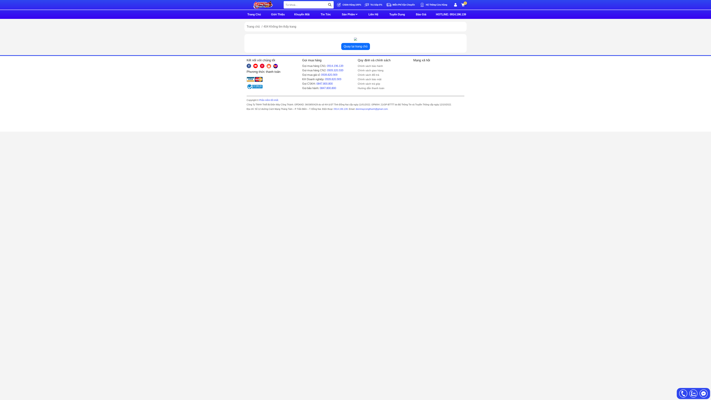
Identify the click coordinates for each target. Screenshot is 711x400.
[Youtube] (255, 66)
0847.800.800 (324, 83)
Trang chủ (253, 26)
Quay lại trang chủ (356, 46)
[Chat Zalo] (693, 393)
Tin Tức (326, 14)
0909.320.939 (335, 70)
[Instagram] (262, 66)
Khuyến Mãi (302, 14)
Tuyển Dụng (397, 14)
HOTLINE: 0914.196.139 (451, 14)
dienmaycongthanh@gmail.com (372, 109)
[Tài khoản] (455, 5)
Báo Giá (421, 14)
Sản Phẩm (349, 14)
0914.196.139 (335, 65)
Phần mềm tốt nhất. (269, 100)
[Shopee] (269, 66)
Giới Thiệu (278, 14)
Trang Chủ (254, 14)
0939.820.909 (329, 74)
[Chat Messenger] (704, 393)
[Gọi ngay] (683, 393)
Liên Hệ (373, 14)
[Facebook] (249, 66)
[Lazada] (275, 66)
